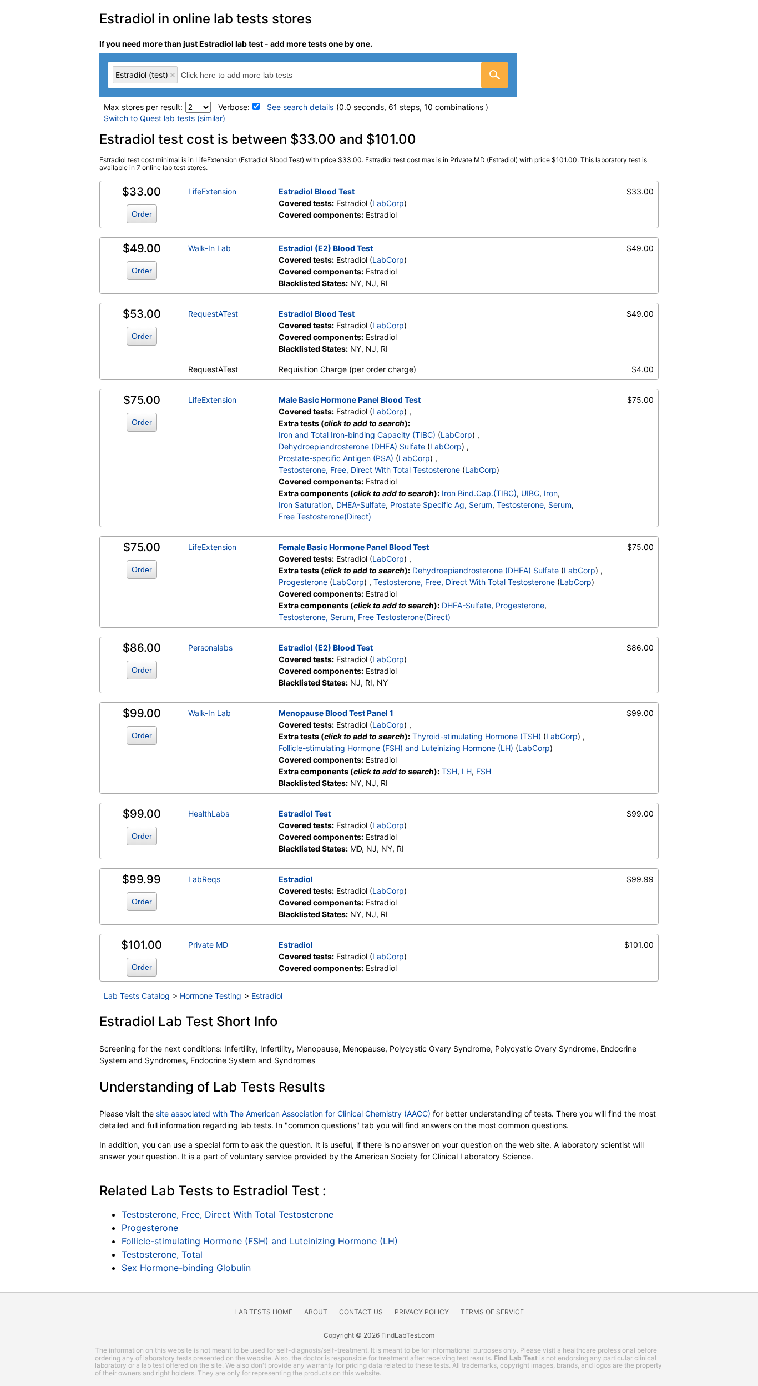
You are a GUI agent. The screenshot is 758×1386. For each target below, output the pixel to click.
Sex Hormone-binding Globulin (186, 1267)
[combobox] (308, 75)
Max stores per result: (143, 107)
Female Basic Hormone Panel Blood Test (354, 547)
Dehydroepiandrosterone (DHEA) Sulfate (352, 446)
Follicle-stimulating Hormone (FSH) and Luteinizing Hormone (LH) (396, 748)
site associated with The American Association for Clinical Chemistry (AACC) (293, 1113)
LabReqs (204, 879)
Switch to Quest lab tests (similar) (164, 118)
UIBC (530, 493)
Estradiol (296, 879)
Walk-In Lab (209, 248)
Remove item (172, 75)
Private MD (208, 944)
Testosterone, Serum (534, 504)
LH (467, 771)
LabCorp (388, 203)
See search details (300, 107)
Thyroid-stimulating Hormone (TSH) (476, 736)
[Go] (494, 75)
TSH (449, 771)
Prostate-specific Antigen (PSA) (336, 458)
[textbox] (249, 74)
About (315, 1312)
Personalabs (210, 647)
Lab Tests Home (263, 1312)
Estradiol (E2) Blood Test (326, 248)
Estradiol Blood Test (317, 191)
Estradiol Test (305, 813)
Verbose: (234, 107)
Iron (551, 493)
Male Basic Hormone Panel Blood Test (350, 399)
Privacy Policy (422, 1312)
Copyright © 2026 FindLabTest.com (379, 1335)
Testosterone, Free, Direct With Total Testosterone (369, 469)
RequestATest (213, 313)
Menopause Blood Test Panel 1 (336, 713)
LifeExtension (212, 191)
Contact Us (361, 1312)
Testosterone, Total (162, 1254)
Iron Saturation (305, 504)
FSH (483, 771)
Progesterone (303, 582)
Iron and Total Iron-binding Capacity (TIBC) (357, 434)
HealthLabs (208, 813)
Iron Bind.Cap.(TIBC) (479, 493)
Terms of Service (492, 1312)
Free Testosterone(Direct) (325, 516)
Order (142, 213)
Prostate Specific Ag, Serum (441, 504)
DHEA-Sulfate (361, 504)
